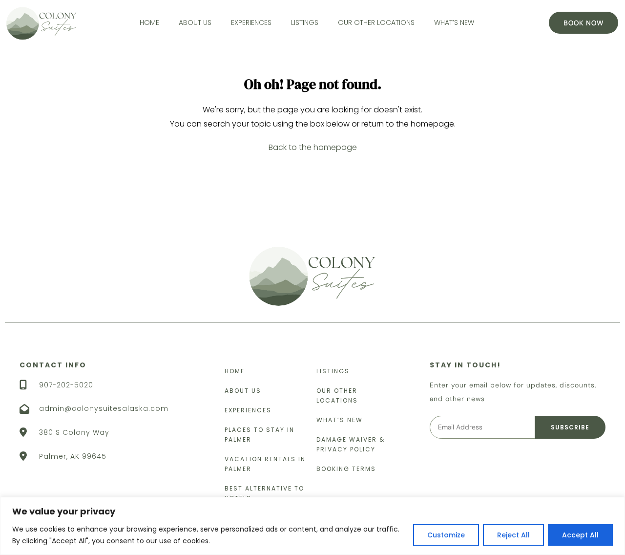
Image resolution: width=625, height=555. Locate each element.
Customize (446, 535)
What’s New (454, 22)
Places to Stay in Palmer (259, 435)
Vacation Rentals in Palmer (265, 464)
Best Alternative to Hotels (264, 493)
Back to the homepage (313, 147)
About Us (195, 22)
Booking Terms (346, 469)
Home (149, 22)
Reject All (513, 535)
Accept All (580, 535)
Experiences (251, 22)
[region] (312, 526)
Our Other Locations (376, 22)
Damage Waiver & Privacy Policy (350, 444)
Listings (304, 22)
